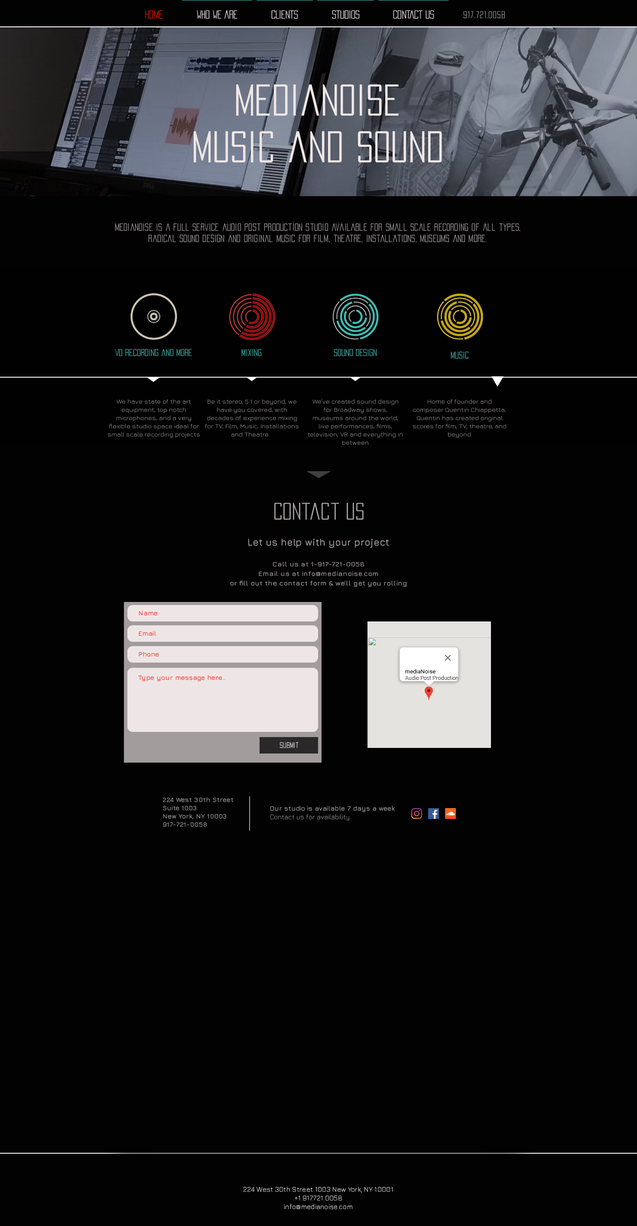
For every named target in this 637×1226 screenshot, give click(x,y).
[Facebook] (433, 813)
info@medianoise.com (340, 573)
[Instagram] (416, 813)
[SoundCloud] (450, 813)
